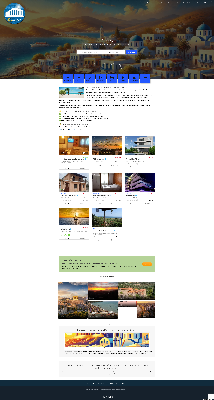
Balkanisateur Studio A (101, 195)
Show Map (82, 168)
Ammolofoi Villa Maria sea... (103, 231)
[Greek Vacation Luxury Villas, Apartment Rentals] (107, 341)
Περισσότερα (147, 264)
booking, (66, 161)
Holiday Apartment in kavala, (74, 161)
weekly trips (68, 232)
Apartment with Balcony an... (74, 159)
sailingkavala (65, 229)
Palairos (151, 163)
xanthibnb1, (128, 197)
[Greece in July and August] (140, 341)
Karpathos (118, 161)
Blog (153, 2)
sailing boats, (81, 231)
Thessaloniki (142, 316)
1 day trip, (63, 231)
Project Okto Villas (132, 159)
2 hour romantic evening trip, (71, 231)
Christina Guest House (69, 195)
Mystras (86, 200)
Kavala (86, 165)
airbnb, (62, 161)
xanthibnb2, (134, 197)
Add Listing (207, 2)
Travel (159, 2)
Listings (166, 2)
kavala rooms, (110, 197)
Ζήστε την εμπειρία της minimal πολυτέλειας (136, 161)
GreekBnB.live (73, 129)
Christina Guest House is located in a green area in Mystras (74, 197)
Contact (189, 2)
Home (148, 2)
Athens (61, 316)
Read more (64, 385)
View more (28, 393)
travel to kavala (67, 162)
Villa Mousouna (99, 159)
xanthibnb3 (139, 197)
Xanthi (151, 200)
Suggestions (182, 2)
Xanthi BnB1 (130, 195)
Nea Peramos (93, 316)
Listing (73, 304)
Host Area (173, 2)
